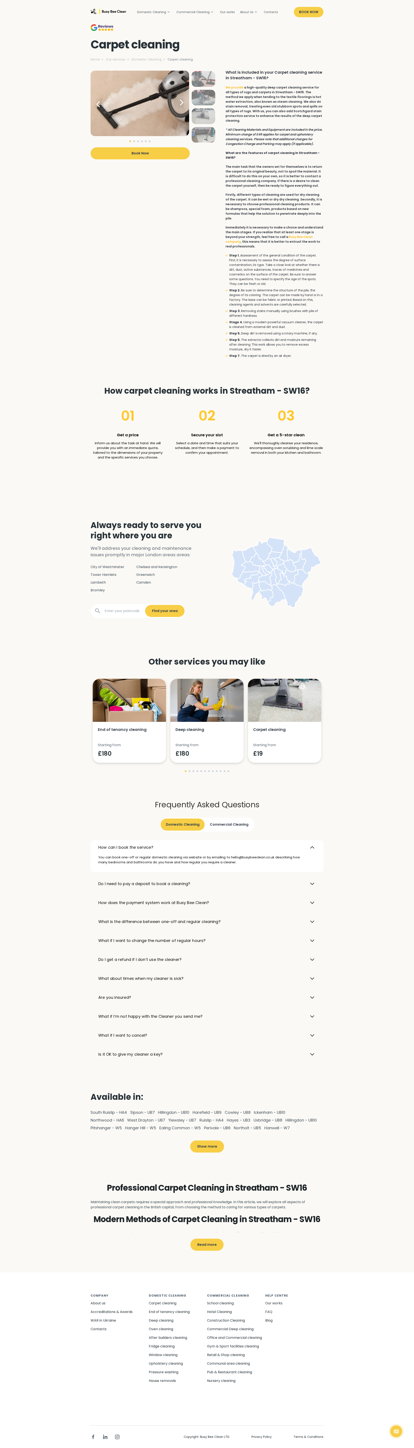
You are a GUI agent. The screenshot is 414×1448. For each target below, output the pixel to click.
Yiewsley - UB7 (182, 1120)
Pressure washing (163, 1372)
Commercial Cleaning (193, 12)
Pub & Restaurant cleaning (229, 1372)
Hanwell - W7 (277, 1128)
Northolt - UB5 (247, 1128)
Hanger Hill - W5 (140, 1128)
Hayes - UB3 (238, 1120)
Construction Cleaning (226, 1320)
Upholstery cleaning (166, 1363)
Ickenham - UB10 (269, 1112)
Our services (115, 59)
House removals (162, 1380)
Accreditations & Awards (112, 1311)
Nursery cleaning (221, 1380)
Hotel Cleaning (219, 1311)
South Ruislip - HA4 (109, 1112)
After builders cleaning (168, 1337)
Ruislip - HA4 (211, 1120)
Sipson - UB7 (142, 1112)
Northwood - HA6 (107, 1120)
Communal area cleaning (228, 1363)
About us (98, 1303)
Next (178, 103)
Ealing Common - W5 (180, 1128)
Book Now (308, 12)
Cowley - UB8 (238, 1112)
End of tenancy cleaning (169, 1311)
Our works (227, 12)
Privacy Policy (261, 1437)
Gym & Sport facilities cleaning (233, 1346)
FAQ (268, 1311)
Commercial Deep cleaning (230, 1329)
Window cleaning (163, 1354)
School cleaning (220, 1303)
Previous (101, 103)
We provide (234, 87)
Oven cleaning (161, 1329)
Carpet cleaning (162, 1303)
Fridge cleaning (162, 1346)
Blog (269, 1320)
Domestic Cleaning (151, 12)
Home (95, 59)
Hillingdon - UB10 (173, 1112)
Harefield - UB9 (207, 1112)
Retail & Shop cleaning (226, 1354)
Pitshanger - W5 (106, 1128)
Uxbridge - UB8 (268, 1120)
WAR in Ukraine (103, 1320)
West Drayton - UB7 (146, 1120)
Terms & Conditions (308, 1437)
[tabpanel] (140, 103)
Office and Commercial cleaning (234, 1337)
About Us (246, 12)
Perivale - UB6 (217, 1128)
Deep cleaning (161, 1320)
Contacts (271, 12)
